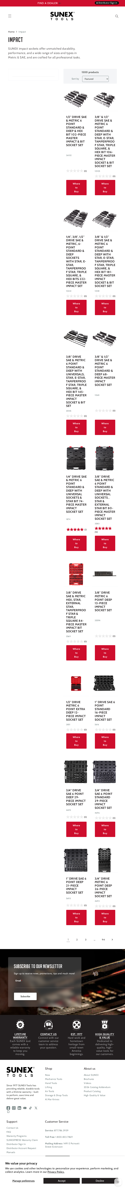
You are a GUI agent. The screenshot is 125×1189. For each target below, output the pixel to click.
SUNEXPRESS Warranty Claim (22, 1140)
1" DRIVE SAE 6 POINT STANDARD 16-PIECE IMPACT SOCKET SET (105, 710)
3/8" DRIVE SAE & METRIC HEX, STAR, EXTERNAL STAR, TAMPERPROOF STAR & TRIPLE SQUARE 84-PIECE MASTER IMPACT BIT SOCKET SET (76, 612)
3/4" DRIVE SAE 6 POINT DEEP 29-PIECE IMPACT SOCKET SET (76, 797)
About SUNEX (91, 1074)
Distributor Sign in (107, 2)
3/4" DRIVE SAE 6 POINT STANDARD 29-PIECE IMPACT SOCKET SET (103, 799)
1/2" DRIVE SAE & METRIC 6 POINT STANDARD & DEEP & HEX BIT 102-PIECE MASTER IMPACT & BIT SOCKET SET (76, 131)
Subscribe (25, 996)
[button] (114, 16)
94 (103, 939)
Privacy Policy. (56, 1171)
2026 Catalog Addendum (97, 1087)
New (47, 1074)
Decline (100, 1180)
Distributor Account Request (21, 1148)
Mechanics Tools (53, 1079)
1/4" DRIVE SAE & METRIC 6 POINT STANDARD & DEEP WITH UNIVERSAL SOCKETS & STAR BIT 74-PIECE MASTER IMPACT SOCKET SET (76, 494)
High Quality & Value (94, 1095)
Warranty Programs (17, 1136)
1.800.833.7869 (64, 1136)
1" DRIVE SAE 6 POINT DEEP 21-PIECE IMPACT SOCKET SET (76, 885)
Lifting (48, 1087)
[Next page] (112, 939)
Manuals (11, 1152)
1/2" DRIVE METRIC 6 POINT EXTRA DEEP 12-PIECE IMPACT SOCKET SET (76, 710)
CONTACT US (48, 1034)
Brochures (89, 1079)
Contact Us (12, 1127)
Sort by (75, 78)
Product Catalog (92, 1091)
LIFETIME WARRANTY (20, 1036)
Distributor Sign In (16, 1144)
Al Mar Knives (52, 1099)
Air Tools (49, 1091)
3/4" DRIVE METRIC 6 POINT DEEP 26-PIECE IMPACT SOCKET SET (103, 887)
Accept (61, 1180)
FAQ (9, 1131)
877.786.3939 (61, 1130)
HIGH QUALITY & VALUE (104, 1036)
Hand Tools (51, 1083)
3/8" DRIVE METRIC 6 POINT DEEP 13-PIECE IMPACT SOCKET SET (103, 601)
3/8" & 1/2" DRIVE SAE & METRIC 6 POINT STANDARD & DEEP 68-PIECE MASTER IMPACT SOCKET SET (105, 371)
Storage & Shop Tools (56, 1095)
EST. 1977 (76, 1034)
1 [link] (68, 939)
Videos (87, 1083)
